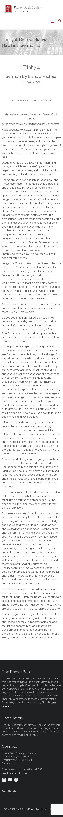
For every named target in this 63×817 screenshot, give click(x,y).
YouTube (14, 773)
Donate (5, 773)
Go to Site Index (9, 791)
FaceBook (24, 773)
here (47, 100)
